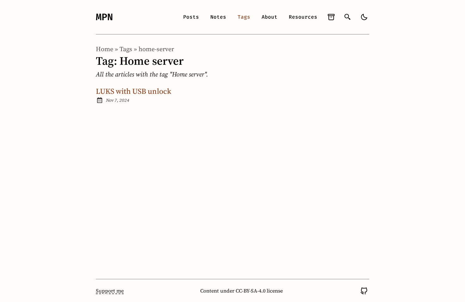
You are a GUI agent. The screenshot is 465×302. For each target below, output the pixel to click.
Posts (191, 17)
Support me (110, 290)
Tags (244, 17)
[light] (364, 17)
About (269, 17)
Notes (218, 17)
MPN (104, 17)
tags (126, 49)
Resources (303, 17)
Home (104, 49)
